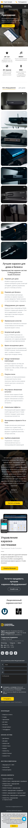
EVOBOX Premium (14, 168)
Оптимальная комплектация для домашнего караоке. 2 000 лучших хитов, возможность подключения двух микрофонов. (14, 137)
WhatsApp (4, 643)
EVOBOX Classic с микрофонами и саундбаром (14, 781)
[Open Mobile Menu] (25, 6)
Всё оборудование (8, 88)
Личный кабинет (6, 727)
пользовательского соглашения (12, 690)
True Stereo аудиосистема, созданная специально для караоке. (14, 211)
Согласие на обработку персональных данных (14, 692)
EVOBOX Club (14, 94)
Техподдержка (6, 729)
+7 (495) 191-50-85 (20, 633)
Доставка (4, 722)
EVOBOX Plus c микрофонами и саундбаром (13, 795)
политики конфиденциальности (16, 688)
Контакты (5, 724)
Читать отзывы (14, 503)
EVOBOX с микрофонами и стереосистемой (13, 793)
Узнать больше (10, 568)
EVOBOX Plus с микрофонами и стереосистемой (10, 798)
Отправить (7, 699)
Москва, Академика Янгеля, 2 (14, 631)
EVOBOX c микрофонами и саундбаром (12, 790)
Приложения (5, 719)
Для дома (22, 88)
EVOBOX (14, 132)
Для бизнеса (5, 738)
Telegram (12, 643)
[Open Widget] (24, 819)
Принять (14, 826)
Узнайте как (14, 589)
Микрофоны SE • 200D (14, 244)
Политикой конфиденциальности (18, 818)
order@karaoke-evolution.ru (13, 635)
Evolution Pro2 (14, 188)
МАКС (19, 643)
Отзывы (4, 717)
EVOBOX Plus (14, 151)
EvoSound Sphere (14, 209)
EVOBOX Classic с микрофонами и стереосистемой (10, 784)
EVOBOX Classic (14, 112)
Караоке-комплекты (7, 778)
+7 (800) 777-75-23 (6, 639)
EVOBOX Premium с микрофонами (11, 788)
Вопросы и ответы (7, 714)
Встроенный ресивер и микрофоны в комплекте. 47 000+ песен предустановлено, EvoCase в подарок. (14, 155)
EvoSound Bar (14, 226)
